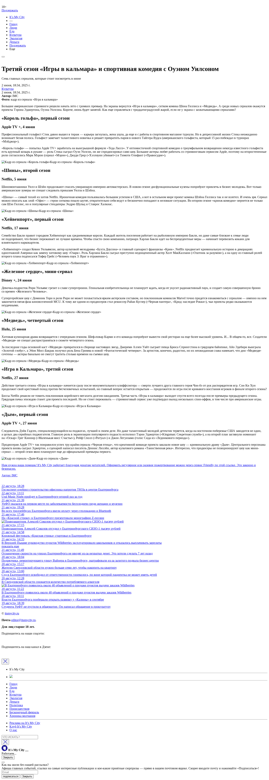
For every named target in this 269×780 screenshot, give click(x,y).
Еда (11, 31)
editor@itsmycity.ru (23, 620)
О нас (13, 730)
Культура (15, 34)
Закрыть (8, 757)
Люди (13, 27)
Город (13, 24)
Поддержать (10, 10)
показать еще (10, 546)
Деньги (14, 42)
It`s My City (17, 17)
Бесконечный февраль (24, 712)
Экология (15, 38)
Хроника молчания (22, 716)
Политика (16, 705)
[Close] (5, 661)
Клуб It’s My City (20, 726)
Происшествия (19, 708)
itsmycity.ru (12, 613)
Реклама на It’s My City (24, 723)
